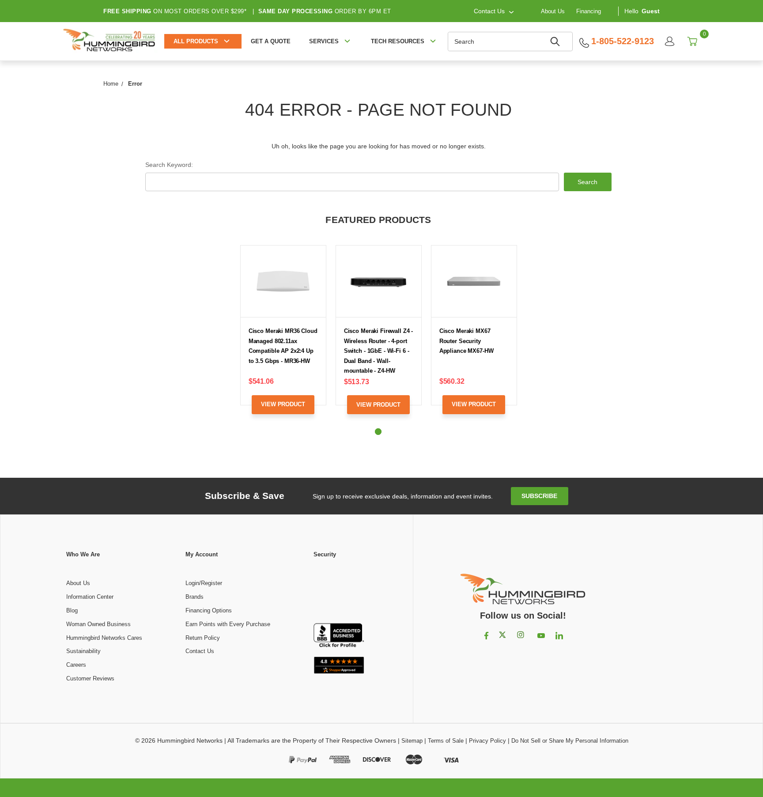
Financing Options (208, 610)
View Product (283, 404)
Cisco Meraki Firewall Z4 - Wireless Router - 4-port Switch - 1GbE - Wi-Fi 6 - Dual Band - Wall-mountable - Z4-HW (378, 351)
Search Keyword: (169, 164)
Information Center (89, 596)
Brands (194, 596)
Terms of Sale (446, 740)
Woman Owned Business (98, 624)
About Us (553, 11)
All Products (196, 41)
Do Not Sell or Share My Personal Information (569, 740)
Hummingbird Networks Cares (104, 638)
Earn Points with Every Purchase (227, 624)
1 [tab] (378, 431)
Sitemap (412, 740)
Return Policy (202, 638)
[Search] (556, 41)
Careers (76, 664)
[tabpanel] (283, 336)
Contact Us (199, 651)
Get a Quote (271, 41)
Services (324, 41)
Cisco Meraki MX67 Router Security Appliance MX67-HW (466, 341)
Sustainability (83, 651)
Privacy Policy (487, 740)
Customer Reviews (90, 678)
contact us (489, 11)
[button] (339, 591)
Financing (588, 11)
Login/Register (203, 583)
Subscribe (539, 495)
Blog (72, 610)
